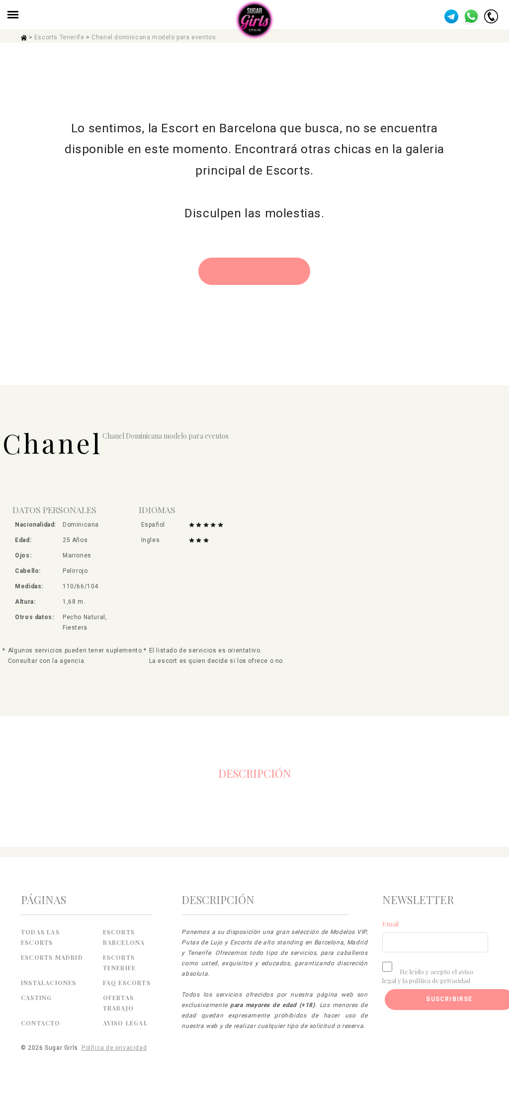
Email (390, 923)
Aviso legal (125, 1023)
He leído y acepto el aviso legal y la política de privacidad (427, 976)
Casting (36, 998)
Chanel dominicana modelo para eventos (153, 37)
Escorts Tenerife (59, 37)
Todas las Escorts (40, 937)
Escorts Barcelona (124, 937)
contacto (41, 1023)
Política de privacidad (114, 1047)
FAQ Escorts (127, 983)
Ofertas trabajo (118, 1003)
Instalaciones (49, 983)
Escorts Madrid (52, 957)
